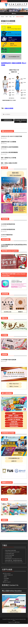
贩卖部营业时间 (6, 63)
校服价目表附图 (16, 63)
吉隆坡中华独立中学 (8, 575)
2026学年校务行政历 (9, 553)
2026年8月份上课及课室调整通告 (9, 152)
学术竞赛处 (6, 578)
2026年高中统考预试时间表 (8, 224)
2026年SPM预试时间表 (7, 234)
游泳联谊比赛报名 (14, 424)
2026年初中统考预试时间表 (8, 229)
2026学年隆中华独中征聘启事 (8, 359)
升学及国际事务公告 (13, 458)
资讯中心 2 (10, 23)
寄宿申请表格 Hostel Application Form (13, 558)
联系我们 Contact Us (10, 585)
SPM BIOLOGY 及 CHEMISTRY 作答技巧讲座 (11, 136)
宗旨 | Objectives (14, 383)
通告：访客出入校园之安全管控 (9, 163)
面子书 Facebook (7, 573)
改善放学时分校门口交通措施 (8, 141)
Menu (14, 13)
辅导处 (5, 576)
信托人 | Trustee (14, 386)
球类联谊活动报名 (14, 426)
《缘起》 (14, 413)
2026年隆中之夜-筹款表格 (14, 419)
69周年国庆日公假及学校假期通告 (9, 147)
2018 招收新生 (7, 114)
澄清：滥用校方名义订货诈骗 (8, 157)
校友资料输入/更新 (7, 311)
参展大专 (14, 461)
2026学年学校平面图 (9, 555)
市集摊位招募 (14, 421)
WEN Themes (17, 622)
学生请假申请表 (8, 557)
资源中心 (6, 580)
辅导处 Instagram (7, 582)
